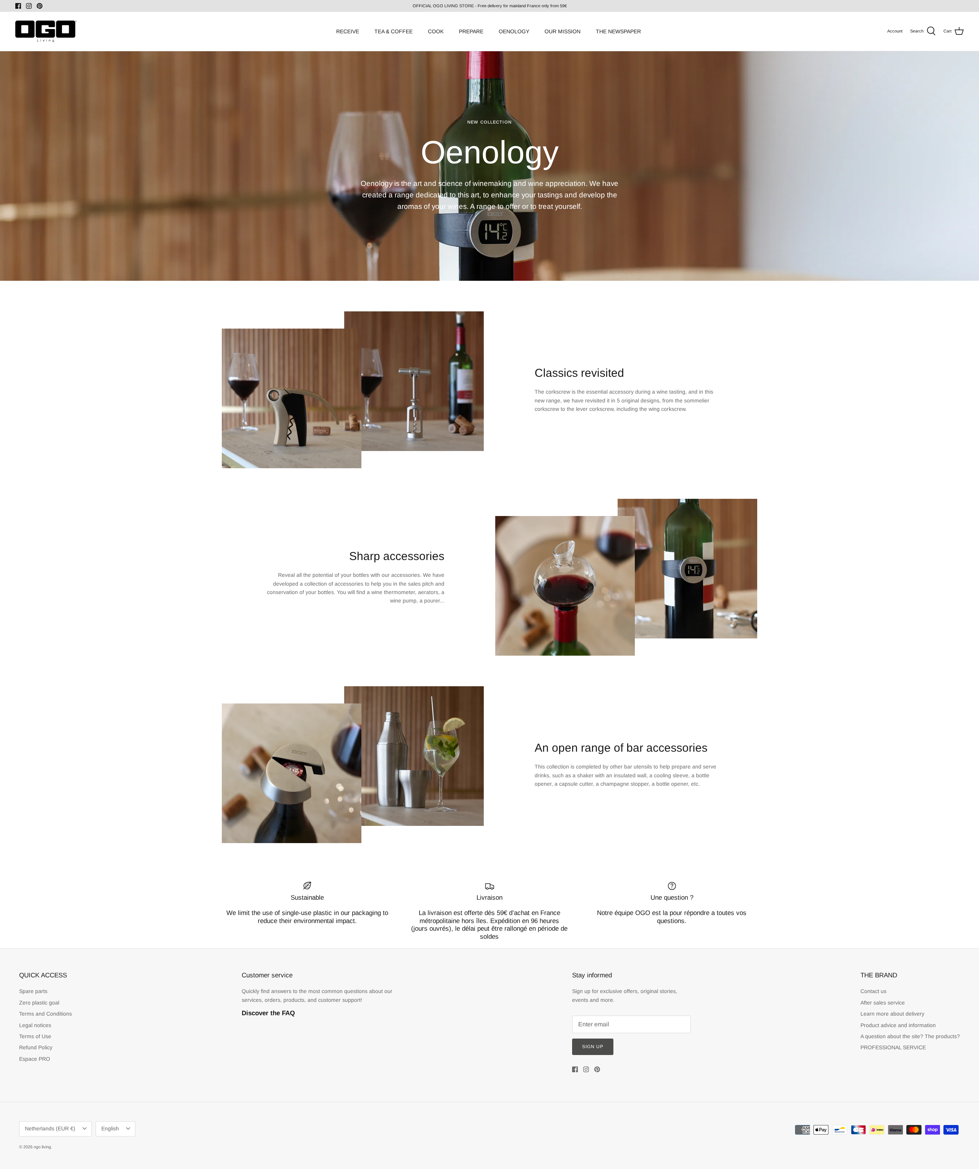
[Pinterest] (39, 6)
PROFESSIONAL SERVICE (893, 1047)
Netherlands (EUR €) (50, 1128)
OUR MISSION (563, 31)
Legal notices (35, 1025)
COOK (436, 31)
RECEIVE (347, 31)
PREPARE (471, 31)
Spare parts (33, 991)
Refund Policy (35, 1047)
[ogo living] (45, 31)
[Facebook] (18, 6)
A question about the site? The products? (910, 1036)
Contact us (873, 991)
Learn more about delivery (892, 1014)
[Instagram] (29, 6)
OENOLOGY (514, 31)
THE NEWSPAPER (618, 31)
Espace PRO (34, 1059)
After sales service (882, 1003)
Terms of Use (35, 1036)
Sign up (592, 1046)
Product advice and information (898, 1025)
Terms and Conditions (45, 1014)
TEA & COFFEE (393, 31)
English (110, 1128)
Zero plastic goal (39, 1003)
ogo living (42, 1147)
